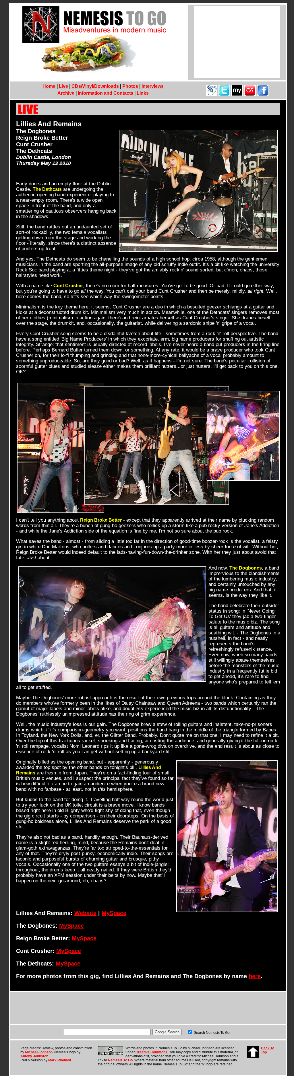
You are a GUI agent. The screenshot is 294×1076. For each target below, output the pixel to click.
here (255, 976)
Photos (130, 86)
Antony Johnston (34, 1056)
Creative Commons (151, 1052)
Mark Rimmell (59, 1060)
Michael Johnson (39, 1052)
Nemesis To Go (120, 1060)
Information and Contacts (105, 93)
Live (63, 86)
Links (143, 93)
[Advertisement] (237, 42)
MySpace (114, 913)
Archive (65, 93)
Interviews (153, 86)
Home (48, 86)
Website (85, 913)
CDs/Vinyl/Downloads (95, 86)
